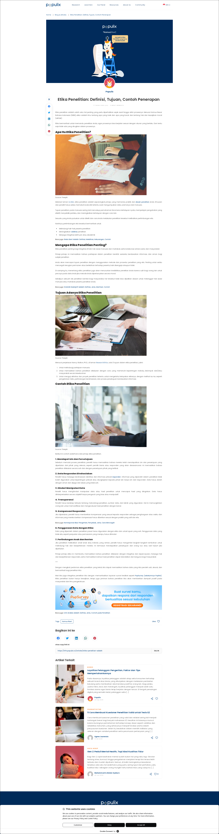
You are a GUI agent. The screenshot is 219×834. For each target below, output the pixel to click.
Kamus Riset (67, 621)
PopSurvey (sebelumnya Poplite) (148, 575)
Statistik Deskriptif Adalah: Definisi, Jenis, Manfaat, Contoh (87, 287)
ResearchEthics (102, 362)
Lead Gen (88, 5)
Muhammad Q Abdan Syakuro (107, 773)
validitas (74, 232)
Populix (97, 697)
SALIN (156, 651)
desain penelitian (142, 202)
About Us (127, 5)
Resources (114, 5)
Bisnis (90, 667)
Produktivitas (94, 709)
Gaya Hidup (92, 748)
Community (140, 5)
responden (116, 477)
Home (48, 15)
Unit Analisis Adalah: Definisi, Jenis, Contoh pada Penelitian (87, 613)
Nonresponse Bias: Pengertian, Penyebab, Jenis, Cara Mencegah (89, 523)
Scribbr (71, 202)
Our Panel (101, 5)
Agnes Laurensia (101, 737)
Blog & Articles (60, 15)
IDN (167, 5)
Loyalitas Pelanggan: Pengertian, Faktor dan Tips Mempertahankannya (113, 672)
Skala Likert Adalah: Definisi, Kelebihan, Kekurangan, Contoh (87, 239)
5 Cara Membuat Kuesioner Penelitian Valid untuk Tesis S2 (118, 712)
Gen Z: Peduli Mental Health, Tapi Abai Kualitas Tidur (115, 751)
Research (76, 5)
